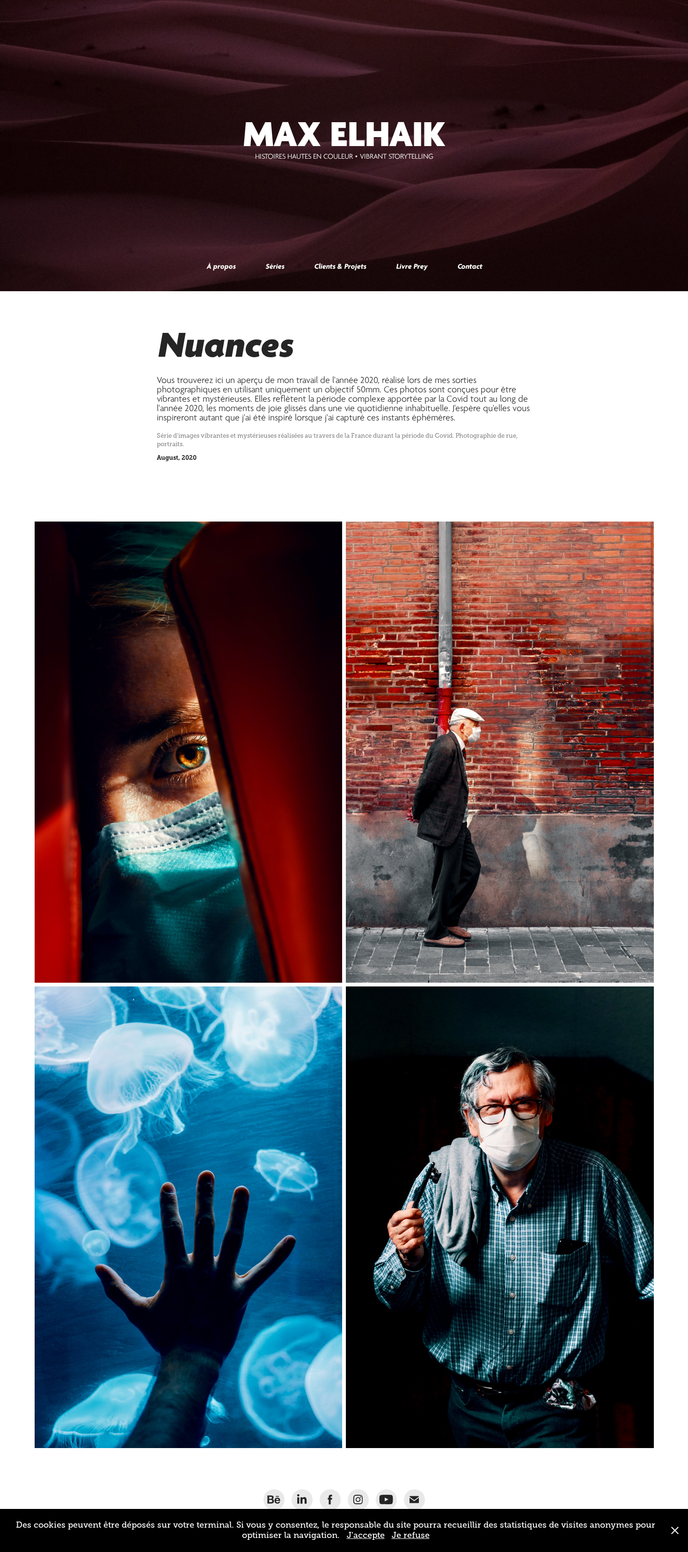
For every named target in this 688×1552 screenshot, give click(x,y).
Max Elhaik (344, 134)
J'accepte (366, 1535)
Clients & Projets (340, 266)
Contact (469, 266)
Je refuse (411, 1535)
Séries (274, 266)
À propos (220, 266)
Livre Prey (411, 266)
